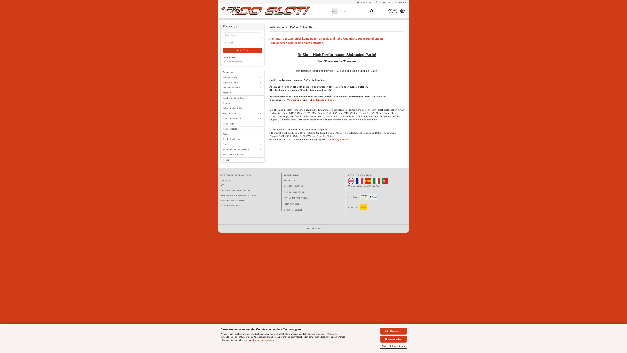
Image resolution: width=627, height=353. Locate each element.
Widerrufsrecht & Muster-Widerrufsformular (239, 195)
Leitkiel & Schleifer (231, 87)
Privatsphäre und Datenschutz (233, 201)
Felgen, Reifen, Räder (233, 108)
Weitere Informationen (393, 346)
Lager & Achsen (230, 82)
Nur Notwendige (393, 339)
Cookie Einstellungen (229, 205)
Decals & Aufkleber (232, 118)
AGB (222, 185)
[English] (351, 180)
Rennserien (228, 72)
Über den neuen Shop (293, 186)
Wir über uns (289, 180)
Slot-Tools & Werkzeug (233, 154)
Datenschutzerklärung (263, 340)
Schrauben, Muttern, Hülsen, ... (237, 149)
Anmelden (242, 50)
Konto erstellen (229, 57)
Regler (226, 160)
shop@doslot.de (340, 139)
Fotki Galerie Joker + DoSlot (296, 198)
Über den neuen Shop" (322, 100)
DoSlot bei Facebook (293, 210)
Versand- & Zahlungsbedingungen (235, 190)
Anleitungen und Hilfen (294, 192)
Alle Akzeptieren (393, 331)
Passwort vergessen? (232, 62)
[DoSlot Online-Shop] (273, 10)
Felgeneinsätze (230, 113)
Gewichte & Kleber (231, 139)
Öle (224, 144)
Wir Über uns (294, 100)
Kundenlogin (384, 2)
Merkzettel (402, 2)
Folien (226, 134)
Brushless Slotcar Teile (233, 98)
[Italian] (376, 180)
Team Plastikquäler (292, 204)
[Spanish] (368, 180)
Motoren (227, 93)
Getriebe (227, 103)
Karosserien (228, 124)
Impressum (225, 180)
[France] (359, 180)
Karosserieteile (230, 129)
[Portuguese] (385, 180)
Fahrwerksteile (230, 77)
